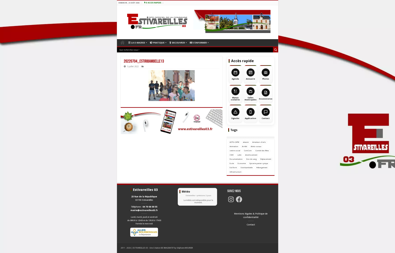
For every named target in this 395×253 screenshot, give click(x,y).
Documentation (236, 159)
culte (239, 155)
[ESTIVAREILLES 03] (153, 22)
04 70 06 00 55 (150, 207)
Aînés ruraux (256, 146)
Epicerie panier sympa (258, 163)
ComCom (248, 151)
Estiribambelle (247, 168)
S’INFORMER (200, 42)
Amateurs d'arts (259, 142)
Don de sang (251, 159)
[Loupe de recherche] (275, 49)
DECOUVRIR (178, 42)
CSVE (232, 155)
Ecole (232, 163)
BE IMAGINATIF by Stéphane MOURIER (177, 248)
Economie (242, 163)
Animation (234, 146)
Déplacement (265, 159)
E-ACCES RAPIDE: (154, 3)
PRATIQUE (158, 42)
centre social (235, 151)
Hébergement (261, 168)
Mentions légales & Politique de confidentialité (251, 215)
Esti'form (233, 168)
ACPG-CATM (234, 142)
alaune (246, 142)
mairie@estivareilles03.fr (144, 210)
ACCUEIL (122, 42)
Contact (251, 224)
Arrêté (244, 146)
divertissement (251, 155)
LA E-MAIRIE (138, 42)
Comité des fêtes (262, 151)
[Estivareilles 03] (171, 121)
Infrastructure (235, 172)
